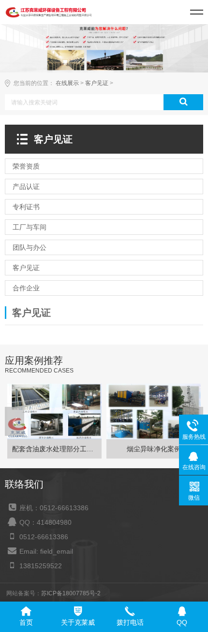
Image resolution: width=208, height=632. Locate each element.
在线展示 (67, 83)
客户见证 (96, 83)
